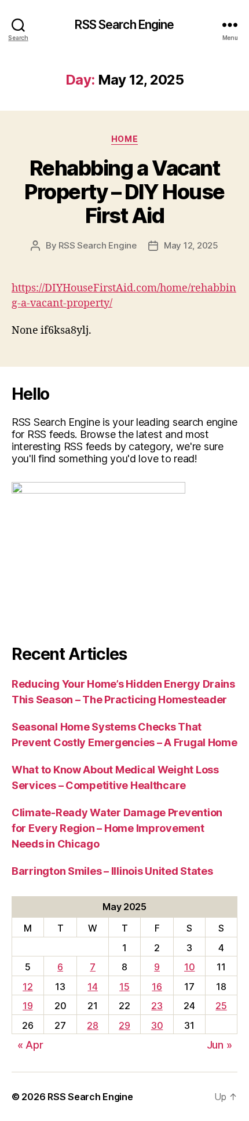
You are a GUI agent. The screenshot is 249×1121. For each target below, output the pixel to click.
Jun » (219, 1045)
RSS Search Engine (124, 25)
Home (124, 139)
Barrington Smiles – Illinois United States (112, 871)
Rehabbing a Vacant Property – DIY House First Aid (124, 191)
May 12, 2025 (191, 245)
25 (220, 1006)
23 (156, 1006)
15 (124, 986)
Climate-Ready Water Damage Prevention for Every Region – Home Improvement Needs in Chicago (117, 828)
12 (27, 986)
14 (92, 986)
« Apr (30, 1045)
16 (157, 986)
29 (124, 1025)
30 (157, 1025)
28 (92, 1025)
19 (27, 1006)
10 (189, 967)
